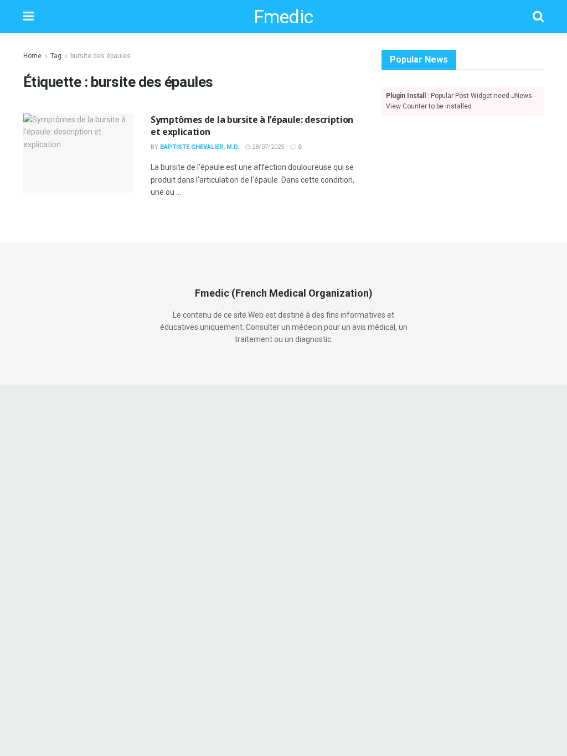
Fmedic (283, 16)
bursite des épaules (100, 56)
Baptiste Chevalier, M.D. (199, 147)
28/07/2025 (267, 147)
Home (32, 56)
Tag (55, 56)
